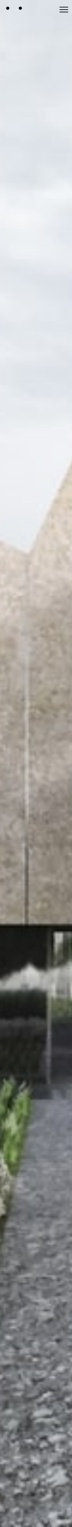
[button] (64, 8)
